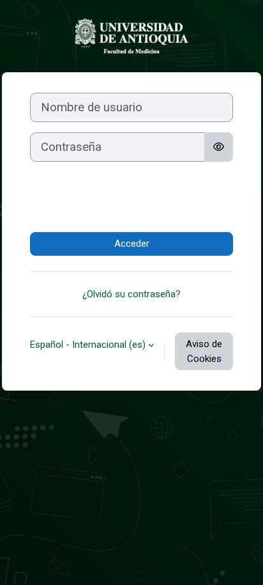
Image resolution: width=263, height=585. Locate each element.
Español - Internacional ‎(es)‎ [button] (88, 344)
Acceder (131, 243)
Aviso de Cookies (204, 351)
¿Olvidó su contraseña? (131, 294)
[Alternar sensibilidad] (218, 147)
